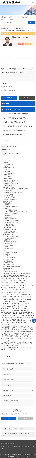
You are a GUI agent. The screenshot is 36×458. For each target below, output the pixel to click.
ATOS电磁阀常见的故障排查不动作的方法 (16, 113)
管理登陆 (26, 456)
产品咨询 (9, 97)
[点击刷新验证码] (17, 410)
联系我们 (26, 97)
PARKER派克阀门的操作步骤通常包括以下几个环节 (18, 126)
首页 (10, 28)
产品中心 (16, 28)
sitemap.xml (20, 456)
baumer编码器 (10, 30)
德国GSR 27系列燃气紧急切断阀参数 (14, 122)
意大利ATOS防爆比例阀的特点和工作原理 (16, 118)
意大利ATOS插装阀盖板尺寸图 (13, 134)
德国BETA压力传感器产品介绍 (15, 428)
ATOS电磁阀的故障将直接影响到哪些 (14, 130)
